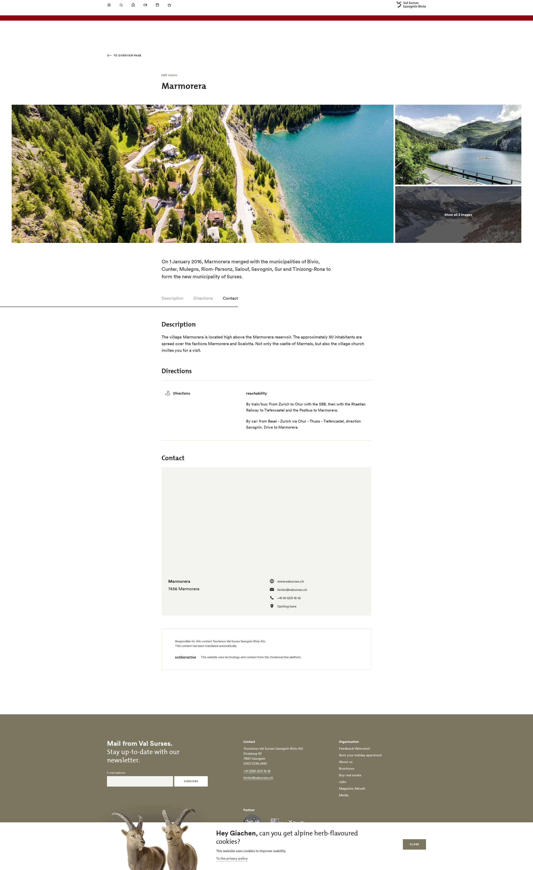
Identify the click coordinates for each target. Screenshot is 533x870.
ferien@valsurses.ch (292, 590)
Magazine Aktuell (352, 788)
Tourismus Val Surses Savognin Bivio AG (239, 641)
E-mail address (116, 772)
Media (343, 795)
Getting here (286, 606)
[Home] (411, 5)
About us (345, 762)
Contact (230, 298)
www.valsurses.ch (290, 581)
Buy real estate (350, 775)
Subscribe (191, 781)
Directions (203, 298)
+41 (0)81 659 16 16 (256, 771)
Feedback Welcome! (354, 748)
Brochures (346, 768)
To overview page (127, 55)
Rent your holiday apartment (360, 755)
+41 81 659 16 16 (289, 598)
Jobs (342, 782)
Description (172, 298)
